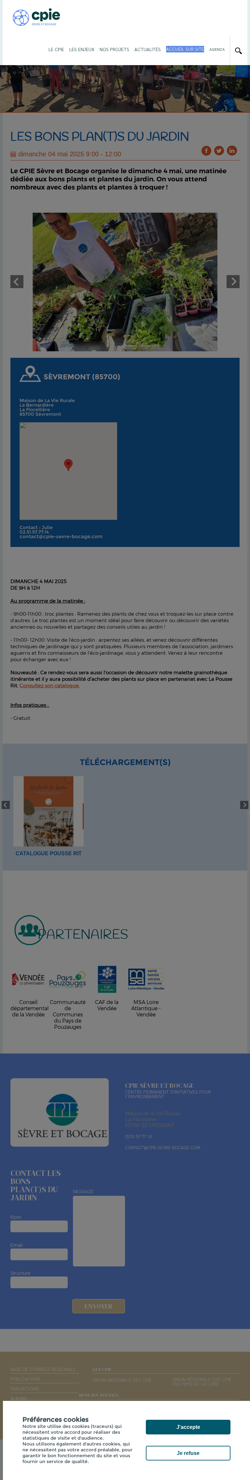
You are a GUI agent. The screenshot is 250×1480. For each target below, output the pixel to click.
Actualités (147, 49)
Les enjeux (81, 49)
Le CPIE (56, 49)
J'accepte (188, 1427)
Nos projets (114, 49)
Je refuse (188, 1453)
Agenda (217, 49)
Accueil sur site (185, 49)
